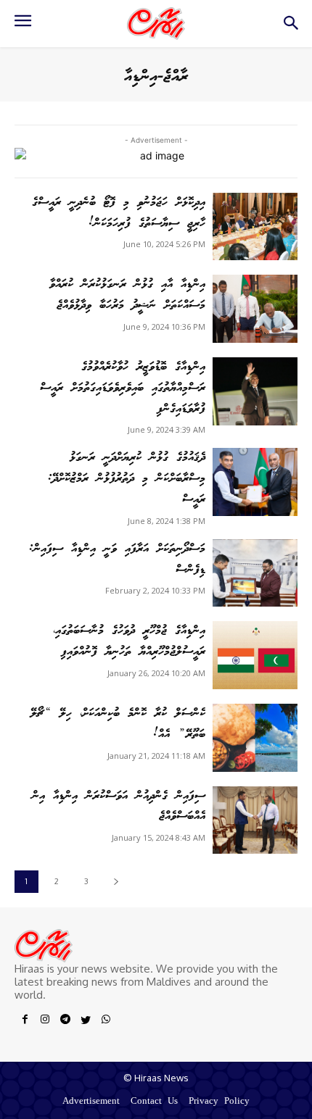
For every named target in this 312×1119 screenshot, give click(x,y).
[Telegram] (65, 1022)
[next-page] (116, 881)
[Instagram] (45, 1022)
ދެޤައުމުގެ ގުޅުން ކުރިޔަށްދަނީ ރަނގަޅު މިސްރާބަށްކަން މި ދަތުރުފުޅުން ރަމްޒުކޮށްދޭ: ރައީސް (126, 478)
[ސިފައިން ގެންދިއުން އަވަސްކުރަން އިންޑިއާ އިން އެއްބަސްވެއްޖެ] (255, 820)
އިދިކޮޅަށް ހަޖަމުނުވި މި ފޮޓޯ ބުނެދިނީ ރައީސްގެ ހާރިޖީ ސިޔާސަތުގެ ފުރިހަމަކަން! (118, 213)
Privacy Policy (219, 1102)
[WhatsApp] (106, 1022)
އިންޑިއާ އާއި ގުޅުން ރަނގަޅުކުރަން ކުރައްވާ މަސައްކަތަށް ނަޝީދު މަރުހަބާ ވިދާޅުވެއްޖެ (127, 295)
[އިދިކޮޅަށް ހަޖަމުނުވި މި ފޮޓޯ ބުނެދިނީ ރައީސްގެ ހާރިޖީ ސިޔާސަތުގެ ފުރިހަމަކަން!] (255, 227)
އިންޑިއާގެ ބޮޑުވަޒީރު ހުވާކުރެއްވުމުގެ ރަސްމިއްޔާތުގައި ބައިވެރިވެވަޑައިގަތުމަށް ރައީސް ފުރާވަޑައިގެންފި (122, 388)
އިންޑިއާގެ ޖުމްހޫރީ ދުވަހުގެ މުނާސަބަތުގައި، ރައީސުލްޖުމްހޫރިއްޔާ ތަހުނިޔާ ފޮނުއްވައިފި (129, 641)
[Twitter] (85, 1022)
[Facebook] (25, 1022)
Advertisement (91, 1102)
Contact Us (154, 1102)
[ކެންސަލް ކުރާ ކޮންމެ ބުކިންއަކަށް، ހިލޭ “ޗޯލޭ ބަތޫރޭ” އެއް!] (255, 738)
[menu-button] (22, 25)
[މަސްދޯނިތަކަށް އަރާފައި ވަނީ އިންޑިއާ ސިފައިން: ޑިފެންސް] (255, 573)
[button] (291, 27)
